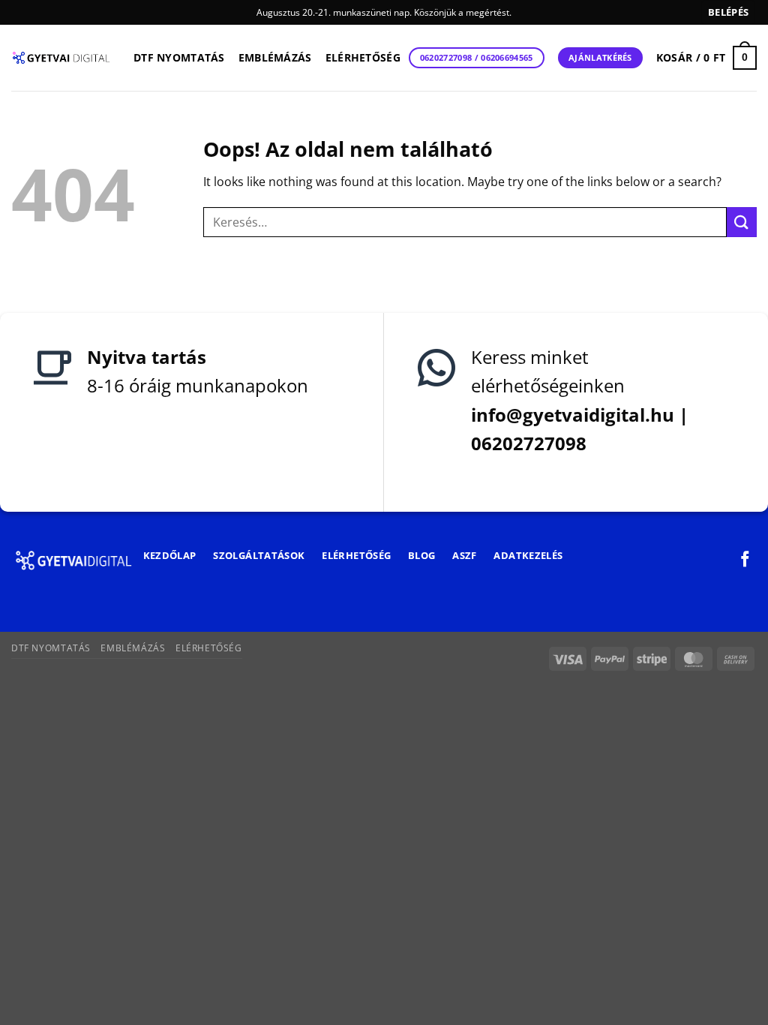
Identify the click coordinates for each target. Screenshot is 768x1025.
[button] (728, 12)
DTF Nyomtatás (179, 57)
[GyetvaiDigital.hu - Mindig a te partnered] (61, 57)
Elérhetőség (363, 57)
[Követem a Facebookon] (745, 560)
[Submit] (742, 221)
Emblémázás (275, 57)
